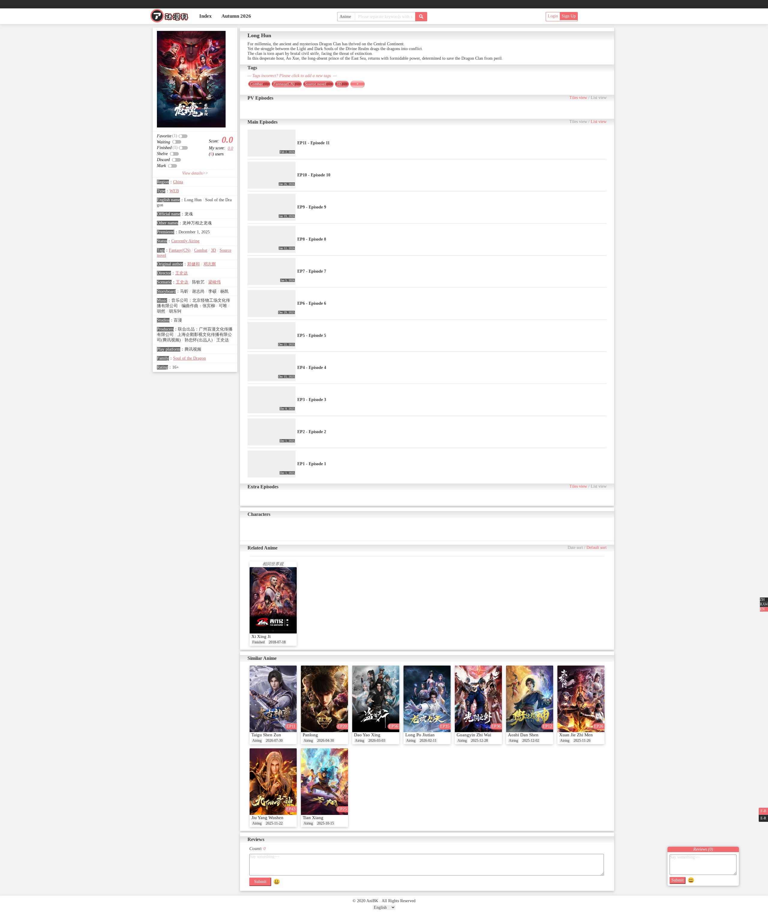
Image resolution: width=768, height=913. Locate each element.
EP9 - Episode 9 (311, 207)
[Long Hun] (191, 79)
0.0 (230, 148)
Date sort (575, 547)
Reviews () (703, 849)
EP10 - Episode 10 (313, 175)
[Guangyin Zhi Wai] (478, 699)
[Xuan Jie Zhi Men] (580, 699)
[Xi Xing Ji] (273, 600)
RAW (764, 604)
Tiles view (578, 97)
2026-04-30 (325, 740)
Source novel (318, 84)
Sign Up (569, 16)
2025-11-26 (582, 740)
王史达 (181, 273)
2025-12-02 (530, 740)
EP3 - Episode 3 (311, 399)
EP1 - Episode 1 (311, 464)
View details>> (195, 173)
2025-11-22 (274, 823)
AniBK (172, 17)
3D (213, 250)
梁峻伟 (214, 282)
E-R (763, 818)
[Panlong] (324, 699)
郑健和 (193, 264)
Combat (200, 250)
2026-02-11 (428, 740)
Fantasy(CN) (179, 250)
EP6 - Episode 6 (311, 303)
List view (599, 97)
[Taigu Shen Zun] (273, 699)
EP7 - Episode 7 (311, 271)
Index (205, 16)
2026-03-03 (376, 740)
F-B (763, 811)
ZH (762, 599)
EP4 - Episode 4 (311, 367)
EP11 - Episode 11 (313, 143)
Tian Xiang (313, 817)
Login (553, 16)
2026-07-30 (274, 740)
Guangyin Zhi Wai (474, 734)
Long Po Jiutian (420, 734)
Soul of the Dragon (189, 358)
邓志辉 (209, 264)
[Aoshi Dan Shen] (529, 699)
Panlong (310, 734)
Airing (257, 740)
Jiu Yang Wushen (267, 817)
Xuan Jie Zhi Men (576, 734)
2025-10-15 (325, 823)
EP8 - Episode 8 (311, 239)
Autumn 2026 (236, 16)
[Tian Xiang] (324, 781)
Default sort (596, 547)
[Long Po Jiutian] (427, 699)
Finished (258, 642)
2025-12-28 (479, 740)
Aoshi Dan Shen (523, 734)
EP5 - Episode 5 (311, 335)
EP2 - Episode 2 (311, 432)
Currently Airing (185, 241)
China (178, 182)
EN (762, 609)
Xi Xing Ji (261, 636)
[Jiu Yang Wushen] (273, 781)
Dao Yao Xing (367, 734)
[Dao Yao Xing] (375, 699)
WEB (174, 191)
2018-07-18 (277, 642)
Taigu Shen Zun (266, 734)
